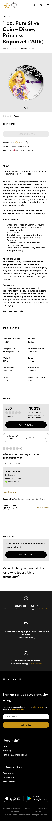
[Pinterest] (20, 679)
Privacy (28, 808)
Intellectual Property (11, 808)
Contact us (38, 707)
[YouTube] (14, 679)
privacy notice (19, 709)
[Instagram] (9, 679)
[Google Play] (37, 798)
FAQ (5, 746)
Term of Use (42, 808)
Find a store (8, 777)
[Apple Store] (14, 798)
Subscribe (26, 725)
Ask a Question (26, 555)
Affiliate (38, 812)
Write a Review (26, 425)
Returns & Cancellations (15, 755)
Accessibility (9, 781)
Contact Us (8, 773)
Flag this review (42, 508)
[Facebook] (4, 679)
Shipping (7, 750)
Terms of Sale (14, 812)
